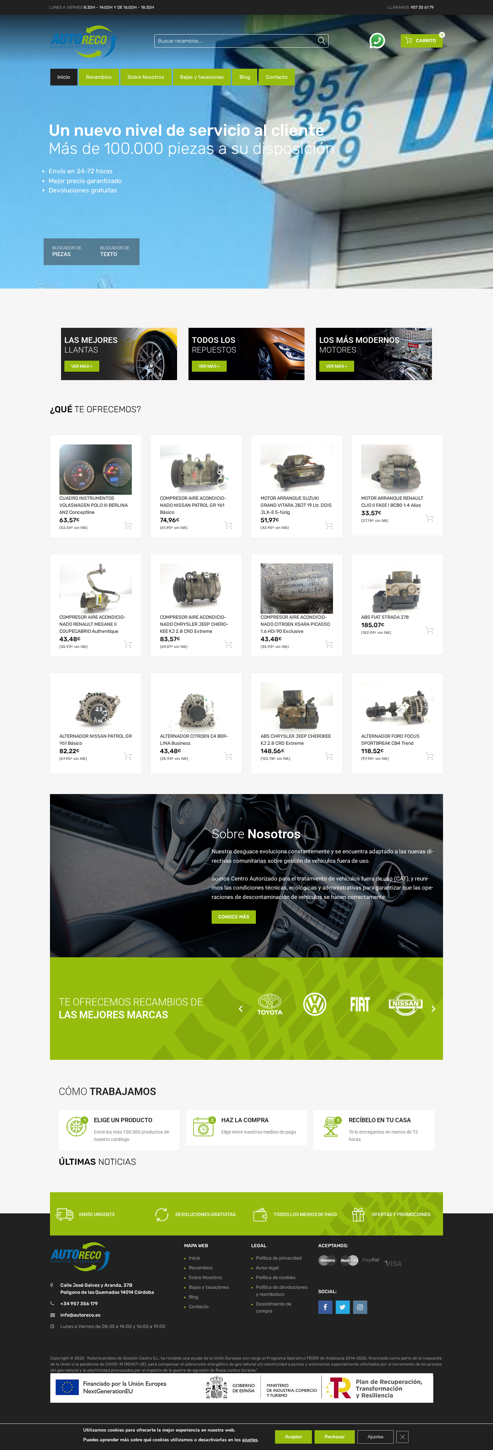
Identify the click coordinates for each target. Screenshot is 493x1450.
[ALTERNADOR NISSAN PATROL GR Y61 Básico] (95, 707)
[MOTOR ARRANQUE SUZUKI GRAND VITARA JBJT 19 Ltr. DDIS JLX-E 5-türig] (297, 469)
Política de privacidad (279, 1258)
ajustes (250, 1440)
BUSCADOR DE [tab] (66, 251)
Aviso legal (267, 1268)
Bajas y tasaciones (202, 77)
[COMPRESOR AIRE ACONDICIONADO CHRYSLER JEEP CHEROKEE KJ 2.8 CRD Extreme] (196, 588)
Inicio (63, 77)
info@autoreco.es (80, 1315)
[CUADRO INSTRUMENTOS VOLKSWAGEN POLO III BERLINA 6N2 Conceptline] (95, 469)
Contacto (277, 77)
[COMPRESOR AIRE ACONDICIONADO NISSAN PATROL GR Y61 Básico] (196, 469)
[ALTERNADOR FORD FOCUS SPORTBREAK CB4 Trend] (397, 707)
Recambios (99, 77)
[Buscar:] (241, 41)
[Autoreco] (78, 41)
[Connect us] (325, 1307)
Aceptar (293, 1437)
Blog (244, 77)
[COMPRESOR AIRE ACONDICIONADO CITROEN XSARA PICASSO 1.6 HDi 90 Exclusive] (297, 588)
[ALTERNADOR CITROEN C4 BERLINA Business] (196, 707)
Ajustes (376, 1437)
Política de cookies (275, 1277)
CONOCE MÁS (233, 917)
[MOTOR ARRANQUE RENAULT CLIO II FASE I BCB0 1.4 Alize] (397, 469)
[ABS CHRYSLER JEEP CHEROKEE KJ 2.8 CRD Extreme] (297, 707)
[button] (240, 1008)
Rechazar (335, 1437)
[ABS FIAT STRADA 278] (397, 588)
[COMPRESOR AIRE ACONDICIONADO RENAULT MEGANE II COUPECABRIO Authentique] (95, 588)
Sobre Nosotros (145, 77)
